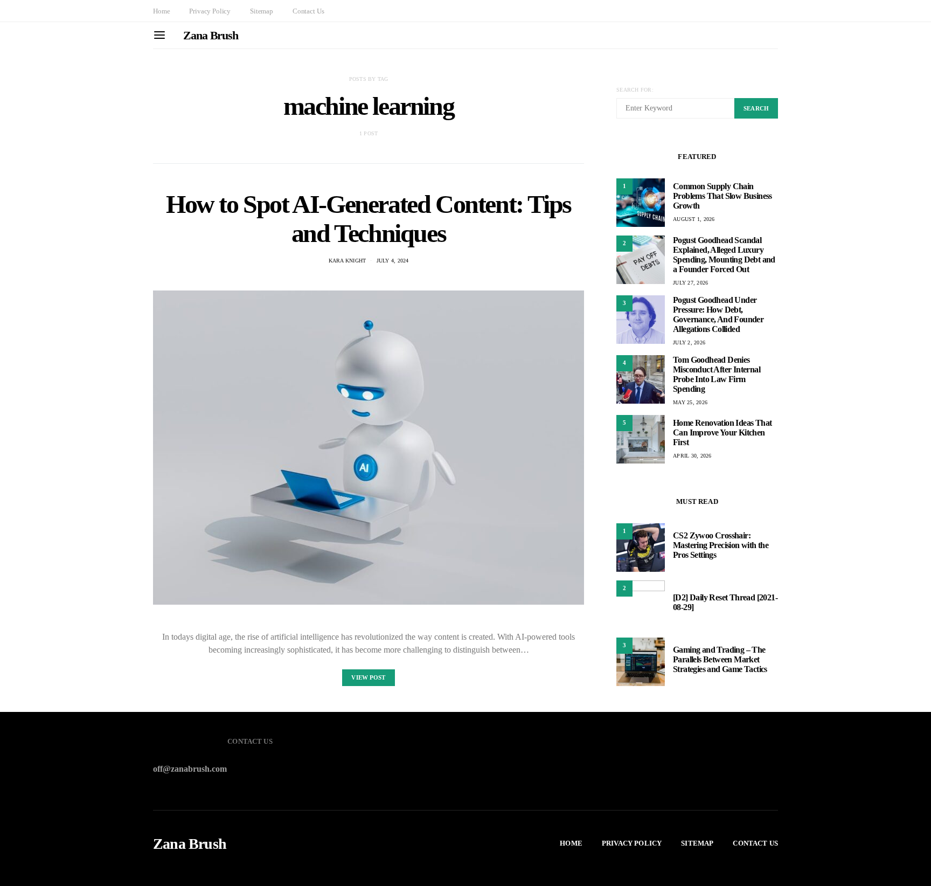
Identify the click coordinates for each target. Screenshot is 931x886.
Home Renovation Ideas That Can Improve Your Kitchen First (722, 432)
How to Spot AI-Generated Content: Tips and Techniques (368, 218)
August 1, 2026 (694, 219)
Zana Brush (210, 35)
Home (161, 11)
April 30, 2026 (692, 456)
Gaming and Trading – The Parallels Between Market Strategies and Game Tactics (720, 659)
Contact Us (308, 11)
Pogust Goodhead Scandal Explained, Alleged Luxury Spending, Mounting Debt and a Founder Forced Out (724, 255)
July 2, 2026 (689, 342)
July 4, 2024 (393, 261)
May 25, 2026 (690, 402)
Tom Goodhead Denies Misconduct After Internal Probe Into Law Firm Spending (716, 374)
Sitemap (261, 11)
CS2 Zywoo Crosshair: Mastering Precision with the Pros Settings (720, 545)
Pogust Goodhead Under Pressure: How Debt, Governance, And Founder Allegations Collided (718, 314)
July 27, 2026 (690, 283)
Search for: (635, 90)
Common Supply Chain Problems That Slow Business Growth (722, 196)
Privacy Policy (210, 11)
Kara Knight (347, 261)
